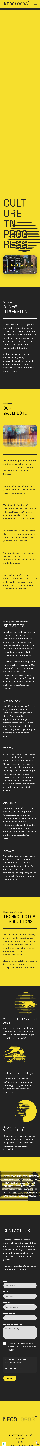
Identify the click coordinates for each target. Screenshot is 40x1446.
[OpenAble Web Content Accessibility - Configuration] (36, 1442)
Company (6, 1303)
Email (5, 1292)
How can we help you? (13, 1324)
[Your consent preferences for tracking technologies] (4, 1444)
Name (5, 1281)
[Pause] (6, 272)
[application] (20, 264)
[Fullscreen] (34, 272)
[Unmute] (30, 272)
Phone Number (9, 1313)
